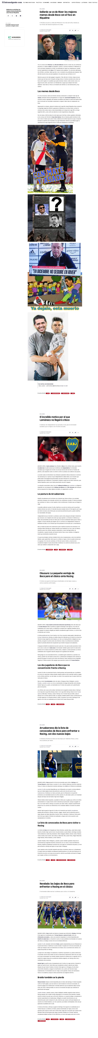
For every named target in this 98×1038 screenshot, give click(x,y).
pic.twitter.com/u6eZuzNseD (46, 384)
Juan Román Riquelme (55, 393)
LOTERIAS (84, 2)
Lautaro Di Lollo (41, 789)
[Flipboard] (16, 15)
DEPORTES (66, 2)
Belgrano (55, 639)
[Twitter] (12, 15)
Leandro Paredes (42, 992)
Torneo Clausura (43, 626)
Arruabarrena (41, 468)
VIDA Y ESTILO (93, 2)
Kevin (47, 466)
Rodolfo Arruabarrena (73, 810)
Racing (68, 625)
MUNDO (60, 2)
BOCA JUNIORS (8, 23)
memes (73, 393)
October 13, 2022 (64, 386)
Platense (50, 65)
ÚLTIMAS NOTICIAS (29, 2)
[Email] (20, 15)
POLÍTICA (39, 2)
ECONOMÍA (46, 2)
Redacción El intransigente (46, 30)
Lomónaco (51, 466)
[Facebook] (8, 15)
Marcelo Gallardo (66, 393)
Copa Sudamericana (43, 637)
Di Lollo (59, 784)
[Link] (75, 30)
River (50, 66)
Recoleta (68, 791)
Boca (52, 70)
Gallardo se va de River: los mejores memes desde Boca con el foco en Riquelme (13, 11)
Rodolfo (79, 466)
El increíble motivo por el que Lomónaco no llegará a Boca (12, 25)
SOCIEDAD (53, 2)
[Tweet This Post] (72, 30)
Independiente (66, 468)
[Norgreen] (14, 38)
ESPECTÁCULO (76, 2)
